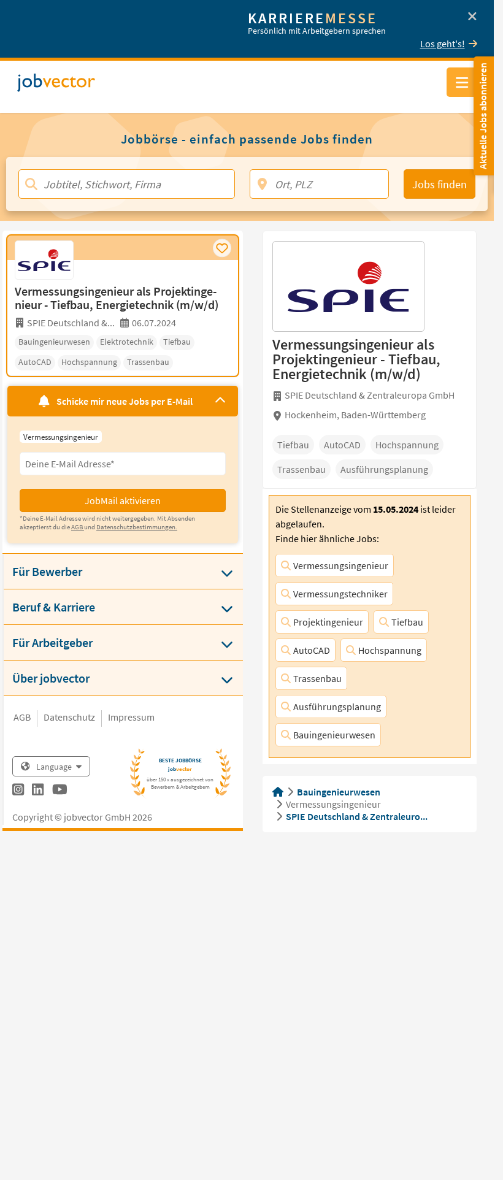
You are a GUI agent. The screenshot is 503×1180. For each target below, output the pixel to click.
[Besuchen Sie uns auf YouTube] (59, 791)
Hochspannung (389, 650)
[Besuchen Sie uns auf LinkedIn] (38, 791)
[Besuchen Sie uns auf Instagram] (18, 791)
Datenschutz (69, 717)
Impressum (131, 717)
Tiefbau (407, 622)
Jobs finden (439, 184)
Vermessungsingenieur (340, 565)
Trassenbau (317, 678)
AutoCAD (311, 650)
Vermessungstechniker (340, 594)
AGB (22, 717)
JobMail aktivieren (123, 500)
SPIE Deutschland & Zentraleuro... (357, 816)
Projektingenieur (328, 622)
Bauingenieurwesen (334, 735)
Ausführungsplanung (337, 706)
